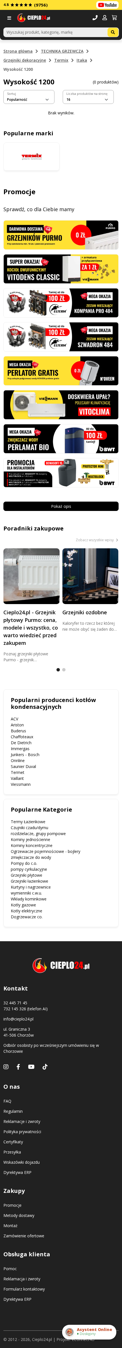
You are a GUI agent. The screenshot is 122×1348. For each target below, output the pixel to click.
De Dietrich (21, 742)
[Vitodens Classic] (61, 268)
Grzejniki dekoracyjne (24, 60)
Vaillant (17, 778)
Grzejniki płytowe (26, 875)
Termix (61, 60)
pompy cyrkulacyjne (29, 869)
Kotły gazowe (23, 905)
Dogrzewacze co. (27, 916)
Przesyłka (12, 1152)
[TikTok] (45, 1067)
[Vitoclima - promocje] (61, 404)
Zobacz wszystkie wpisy (95, 540)
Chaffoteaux (22, 736)
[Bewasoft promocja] (61, 472)
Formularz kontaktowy (24, 1289)
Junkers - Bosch (25, 754)
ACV (14, 719)
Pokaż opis (61, 506)
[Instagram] (6, 1067)
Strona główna (18, 51)
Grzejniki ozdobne (84, 612)
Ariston (17, 725)
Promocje (12, 1205)
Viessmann (21, 784)
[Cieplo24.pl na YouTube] (107, 5)
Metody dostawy (18, 1215)
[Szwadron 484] (61, 336)
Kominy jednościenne (30, 839)
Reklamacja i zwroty (21, 1278)
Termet (17, 772)
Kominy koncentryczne (31, 845)
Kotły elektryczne (26, 910)
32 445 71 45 (15, 1002)
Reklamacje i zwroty (21, 1121)
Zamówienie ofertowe (23, 1235)
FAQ (7, 1101)
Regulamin (13, 1111)
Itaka (82, 60)
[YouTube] (31, 1067)
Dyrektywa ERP (17, 1172)
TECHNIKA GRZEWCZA (62, 51)
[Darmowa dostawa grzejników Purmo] (61, 234)
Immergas (20, 748)
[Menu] (10, 18)
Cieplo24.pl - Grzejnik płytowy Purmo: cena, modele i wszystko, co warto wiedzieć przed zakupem (30, 627)
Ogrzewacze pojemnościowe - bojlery (45, 851)
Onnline (18, 760)
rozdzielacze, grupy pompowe (38, 833)
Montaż (10, 1225)
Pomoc (10, 1268)
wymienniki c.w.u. (26, 893)
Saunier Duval (23, 766)
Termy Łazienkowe (28, 821)
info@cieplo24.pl (18, 1019)
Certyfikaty (13, 1141)
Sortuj (11, 94)
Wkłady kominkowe (29, 899)
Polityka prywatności (22, 1131)
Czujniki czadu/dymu (29, 827)
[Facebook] (18, 1067)
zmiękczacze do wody (31, 857)
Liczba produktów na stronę (87, 94)
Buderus (18, 730)
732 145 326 (14, 1008)
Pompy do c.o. (24, 863)
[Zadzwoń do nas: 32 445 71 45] (95, 18)
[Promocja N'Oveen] (61, 370)
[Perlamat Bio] (61, 438)
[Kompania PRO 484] (61, 302)
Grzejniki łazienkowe (29, 881)
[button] (105, 18)
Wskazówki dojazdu (21, 1162)
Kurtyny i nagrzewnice (31, 887)
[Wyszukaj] (113, 32)
